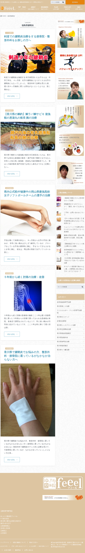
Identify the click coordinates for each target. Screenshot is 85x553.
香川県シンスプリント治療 (66, 325)
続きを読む (11, 96)
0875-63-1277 (5, 523)
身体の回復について (44, 546)
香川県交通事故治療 (64, 329)
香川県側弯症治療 (63, 341)
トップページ (22, 8)
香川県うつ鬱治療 (63, 350)
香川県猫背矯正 (62, 346)
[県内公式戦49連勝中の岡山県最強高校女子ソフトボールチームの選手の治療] (28, 234)
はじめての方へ (4, 546)
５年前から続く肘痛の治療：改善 (24, 276)
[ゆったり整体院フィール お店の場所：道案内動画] (71, 116)
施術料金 (67, 8)
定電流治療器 (61, 321)
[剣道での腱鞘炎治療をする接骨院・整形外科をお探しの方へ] (28, 72)
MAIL (76, 2)
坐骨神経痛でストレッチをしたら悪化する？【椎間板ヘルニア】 (74, 252)
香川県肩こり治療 (63, 306)
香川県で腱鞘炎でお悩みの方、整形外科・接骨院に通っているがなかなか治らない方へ (27, 355)
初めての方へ (44, 8)
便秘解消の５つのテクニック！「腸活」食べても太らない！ (74, 206)
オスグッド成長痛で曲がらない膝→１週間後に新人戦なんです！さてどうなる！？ (74, 268)
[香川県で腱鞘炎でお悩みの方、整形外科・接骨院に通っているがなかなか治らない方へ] (28, 435)
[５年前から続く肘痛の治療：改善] (28, 310)
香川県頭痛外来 (62, 337)
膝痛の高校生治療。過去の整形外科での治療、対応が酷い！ (74, 237)
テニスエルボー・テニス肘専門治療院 (69, 311)
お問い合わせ (79, 8)
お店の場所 (56, 8)
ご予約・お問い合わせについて (18, 546)
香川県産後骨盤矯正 (64, 333)
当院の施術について (33, 8)
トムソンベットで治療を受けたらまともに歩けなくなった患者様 (74, 229)
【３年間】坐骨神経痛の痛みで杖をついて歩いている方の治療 (74, 260)
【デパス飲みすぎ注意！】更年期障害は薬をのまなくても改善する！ (74, 220)
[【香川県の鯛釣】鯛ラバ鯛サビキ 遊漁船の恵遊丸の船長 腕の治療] (28, 149)
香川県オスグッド (63, 317)
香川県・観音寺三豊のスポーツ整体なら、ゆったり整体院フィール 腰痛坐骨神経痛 (67, 545)
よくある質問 (32, 546)
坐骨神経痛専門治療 (64, 302)
